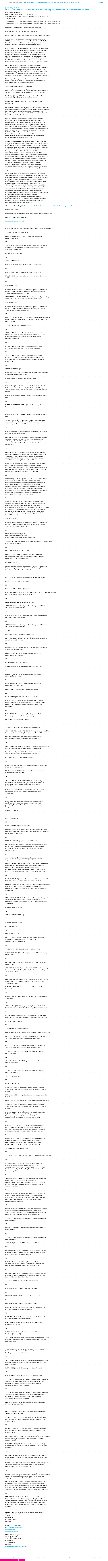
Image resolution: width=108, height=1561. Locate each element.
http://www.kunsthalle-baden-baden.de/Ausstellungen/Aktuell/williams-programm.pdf (46, 206)
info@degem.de (10, 1529)
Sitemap (15, 1560)
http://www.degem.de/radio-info (14, 221)
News (20, 2)
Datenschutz (22, 1560)
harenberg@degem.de (16, 1527)
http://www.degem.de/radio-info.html (16, 1546)
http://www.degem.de (11, 1531)
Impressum (9, 1560)
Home (15, 2)
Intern (101, 2)
